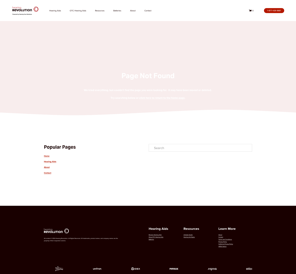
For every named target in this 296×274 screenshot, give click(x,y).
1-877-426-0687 (274, 10)
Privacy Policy (222, 242)
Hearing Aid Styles (189, 237)
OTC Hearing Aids (78, 10)
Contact (147, 10)
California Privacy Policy (225, 244)
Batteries (117, 10)
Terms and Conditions (225, 239)
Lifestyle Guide (188, 235)
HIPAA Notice (222, 246)
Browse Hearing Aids (155, 235)
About (133, 10)
